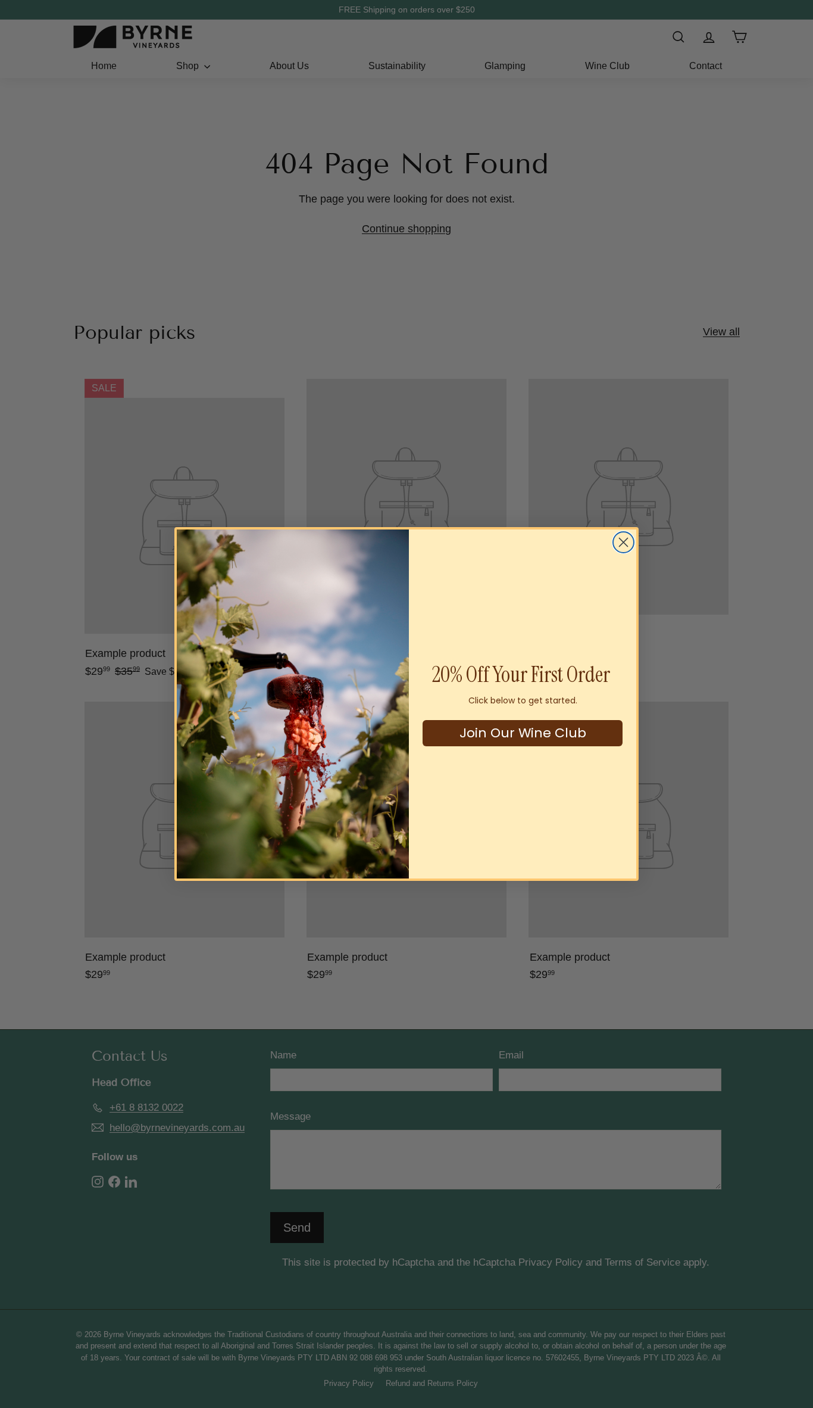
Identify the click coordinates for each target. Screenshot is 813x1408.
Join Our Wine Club (522, 733)
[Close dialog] (623, 542)
